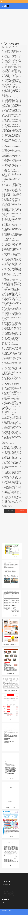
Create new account (6, 905)
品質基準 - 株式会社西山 (10, 778)
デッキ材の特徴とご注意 (10, 673)
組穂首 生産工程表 (11, 719)
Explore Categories (6, 884)
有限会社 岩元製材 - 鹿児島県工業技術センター (10, 644)
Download (10, 510)
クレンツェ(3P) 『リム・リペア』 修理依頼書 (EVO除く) (11, 615)
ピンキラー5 (11, 836)
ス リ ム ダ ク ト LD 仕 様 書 (10, 807)
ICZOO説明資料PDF (11, 748)
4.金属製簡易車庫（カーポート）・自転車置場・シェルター (12, 556)
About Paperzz (5, 886)
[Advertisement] (14, 25)
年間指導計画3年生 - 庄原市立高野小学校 (10, 690)
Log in (3, 902)
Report (22, 510)
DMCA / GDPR (12, 913)
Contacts (4, 889)
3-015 (11, 865)
